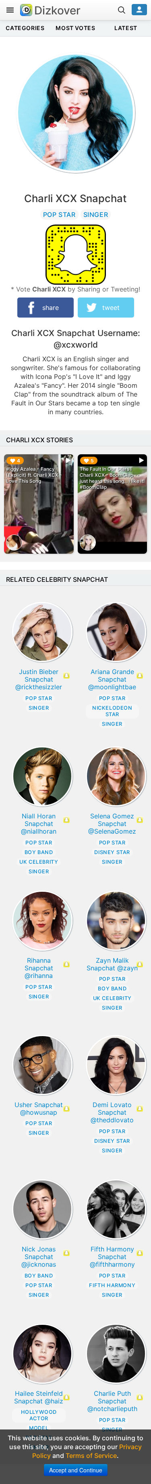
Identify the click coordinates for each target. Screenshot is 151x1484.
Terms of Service (91, 1456)
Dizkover (57, 10)
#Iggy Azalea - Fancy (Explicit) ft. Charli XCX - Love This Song (34, 475)
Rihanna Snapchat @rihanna (39, 968)
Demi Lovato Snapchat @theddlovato (112, 1112)
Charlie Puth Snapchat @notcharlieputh (112, 1401)
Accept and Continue (75, 1470)
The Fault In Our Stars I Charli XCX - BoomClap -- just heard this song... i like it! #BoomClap (112, 478)
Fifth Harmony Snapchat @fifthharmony (112, 1256)
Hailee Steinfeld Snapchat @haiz (38, 1397)
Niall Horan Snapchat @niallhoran (38, 823)
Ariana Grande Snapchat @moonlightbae (112, 679)
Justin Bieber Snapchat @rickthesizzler (38, 679)
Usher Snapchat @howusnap (38, 1108)
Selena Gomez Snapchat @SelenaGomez (112, 823)
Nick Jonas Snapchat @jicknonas (38, 1256)
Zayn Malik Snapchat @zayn (112, 964)
